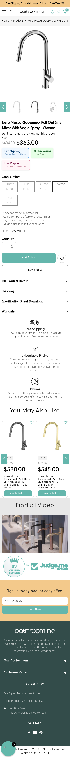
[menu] (4, 12)
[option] (35, 59)
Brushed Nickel (10, 187)
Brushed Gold (43, 187)
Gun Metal (26, 187)
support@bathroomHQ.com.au (28, 713)
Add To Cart (29, 257)
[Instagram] (35, 732)
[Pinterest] (41, 732)
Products (18, 21)
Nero (8, 458)
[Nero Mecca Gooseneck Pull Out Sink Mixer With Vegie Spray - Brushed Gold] (52, 436)
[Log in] (52, 12)
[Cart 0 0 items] (64, 12)
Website (26, 753)
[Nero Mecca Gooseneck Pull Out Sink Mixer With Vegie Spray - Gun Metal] (18, 436)
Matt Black (9, 200)
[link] (35, 329)
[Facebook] (29, 732)
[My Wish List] (58, 12)
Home (5, 21)
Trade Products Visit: (23, 701)
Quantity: (8, 239)
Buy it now (35, 270)
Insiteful (43, 753)
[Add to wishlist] (61, 258)
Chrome (60, 184)
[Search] (11, 11)
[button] (3, 107)
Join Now (35, 609)
